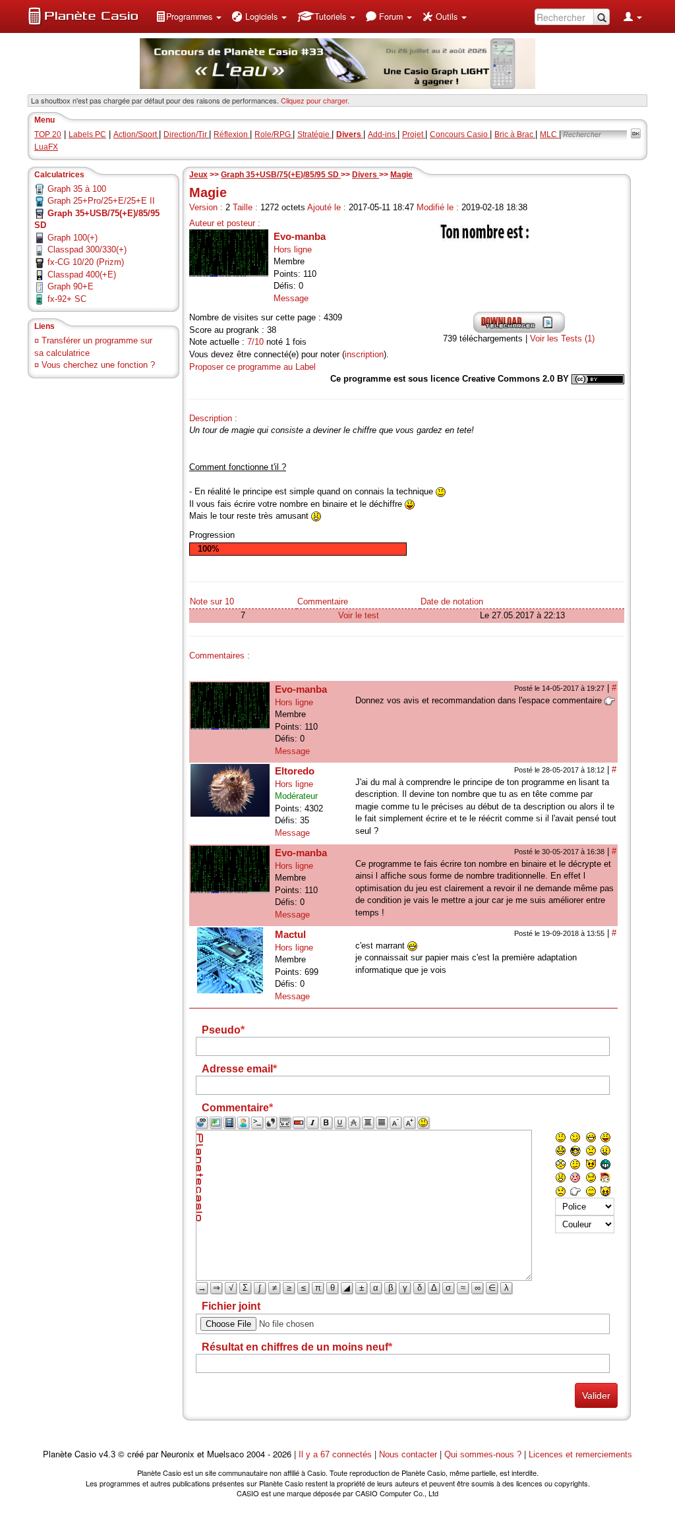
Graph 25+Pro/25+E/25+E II (101, 201)
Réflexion (232, 134)
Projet (413, 134)
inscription (364, 354)
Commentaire (322, 601)
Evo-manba (300, 236)
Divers (365, 174)
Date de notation (452, 601)
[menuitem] (188, 16)
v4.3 (107, 1454)
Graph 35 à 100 (76, 189)
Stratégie (314, 134)
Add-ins (382, 134)
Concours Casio (460, 134)
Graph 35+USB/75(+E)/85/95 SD (281, 174)
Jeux (198, 174)
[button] (188, 16)
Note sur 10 (212, 601)
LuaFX (46, 147)
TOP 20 (47, 134)
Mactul (290, 934)
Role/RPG (273, 134)
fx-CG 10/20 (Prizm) (85, 262)
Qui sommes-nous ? (482, 1454)
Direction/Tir (186, 134)
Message (291, 298)
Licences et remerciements (580, 1454)
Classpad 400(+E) (81, 274)
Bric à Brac (514, 134)
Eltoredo (294, 770)
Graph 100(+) (72, 238)
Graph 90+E (70, 286)
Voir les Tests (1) (562, 338)
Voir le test (358, 615)
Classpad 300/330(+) (87, 249)
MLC (549, 134)
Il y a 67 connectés (336, 1454)
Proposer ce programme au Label (252, 367)
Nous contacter (408, 1454)
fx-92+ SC (66, 299)
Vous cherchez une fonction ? (98, 365)
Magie (401, 174)
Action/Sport (136, 134)
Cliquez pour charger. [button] (315, 100)
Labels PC (87, 134)
